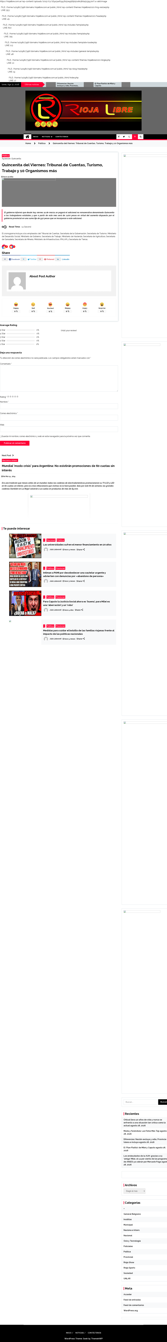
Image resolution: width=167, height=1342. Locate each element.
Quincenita (16, 158)
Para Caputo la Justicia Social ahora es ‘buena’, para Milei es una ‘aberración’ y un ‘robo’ (76, 603)
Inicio (35, 137)
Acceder (128, 1294)
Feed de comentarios (134, 1305)
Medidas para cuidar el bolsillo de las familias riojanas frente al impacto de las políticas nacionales (78, 632)
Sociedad (128, 1273)
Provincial (60, 568)
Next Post (6, 455)
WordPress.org (131, 1310)
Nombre (4, 402)
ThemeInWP (97, 1338)
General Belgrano (132, 1214)
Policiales (128, 1246)
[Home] (27, 136)
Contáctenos (61, 137)
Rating (3, 397)
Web (2, 425)
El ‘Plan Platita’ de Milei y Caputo (79, 85)
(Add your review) (69, 330)
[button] (129, 136)
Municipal (128, 1225)
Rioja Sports (129, 1268)
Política (5, 156)
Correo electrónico (9, 413)
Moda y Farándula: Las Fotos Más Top (141, 1131)
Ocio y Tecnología (132, 1241)
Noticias (46, 137)
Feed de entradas (132, 1300)
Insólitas (128, 1219)
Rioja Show (129, 1262)
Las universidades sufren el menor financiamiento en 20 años (77, 544)
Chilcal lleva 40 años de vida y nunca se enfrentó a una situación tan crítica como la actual (145, 1123)
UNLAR (127, 1278)
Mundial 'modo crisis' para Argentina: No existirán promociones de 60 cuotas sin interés (58, 468)
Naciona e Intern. (9, 460)
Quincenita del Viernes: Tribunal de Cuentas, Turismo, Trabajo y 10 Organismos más (52, 168)
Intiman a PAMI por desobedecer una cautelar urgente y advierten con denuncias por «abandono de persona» (74, 574)
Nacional (51, 540)
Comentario (6, 364)
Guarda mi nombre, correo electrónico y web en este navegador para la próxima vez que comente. (46, 436)
